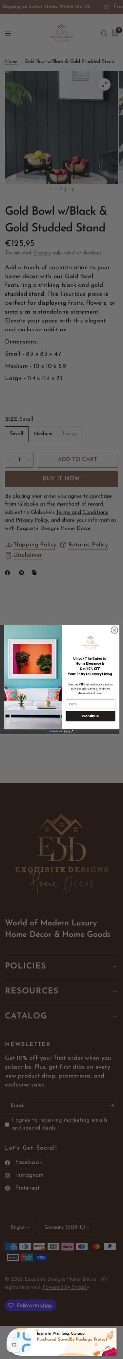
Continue (90, 716)
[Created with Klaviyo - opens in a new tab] (61, 731)
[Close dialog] (114, 630)
